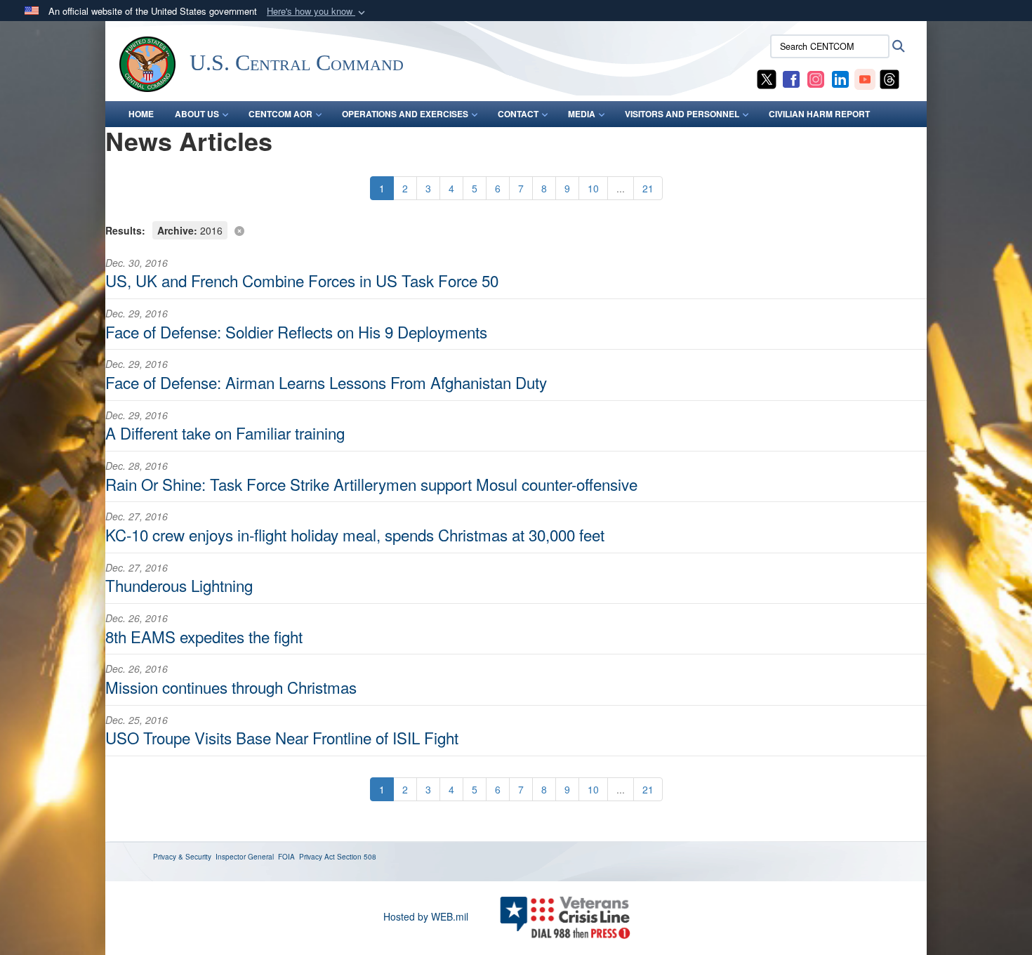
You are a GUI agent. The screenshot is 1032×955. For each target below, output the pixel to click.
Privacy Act (317, 857)
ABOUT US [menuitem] (197, 113)
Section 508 (356, 857)
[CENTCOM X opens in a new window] (766, 78)
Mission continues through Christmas (231, 687)
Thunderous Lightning (179, 585)
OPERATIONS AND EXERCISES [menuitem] (405, 113)
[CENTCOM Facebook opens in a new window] (791, 78)
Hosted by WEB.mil (425, 916)
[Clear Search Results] (516, 229)
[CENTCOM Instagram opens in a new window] (816, 78)
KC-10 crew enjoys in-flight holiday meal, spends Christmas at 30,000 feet (354, 534)
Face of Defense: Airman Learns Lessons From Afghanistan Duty (326, 382)
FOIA (286, 857)
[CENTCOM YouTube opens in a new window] (865, 78)
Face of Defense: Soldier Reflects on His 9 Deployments (296, 331)
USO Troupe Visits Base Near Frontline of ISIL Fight (281, 737)
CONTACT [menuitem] (518, 113)
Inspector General (245, 857)
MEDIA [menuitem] (581, 113)
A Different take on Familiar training (225, 432)
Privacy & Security (182, 857)
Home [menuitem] (141, 113)
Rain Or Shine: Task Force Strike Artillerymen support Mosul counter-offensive (371, 484)
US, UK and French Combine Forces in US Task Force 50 (301, 280)
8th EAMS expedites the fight (204, 636)
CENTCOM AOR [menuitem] (280, 113)
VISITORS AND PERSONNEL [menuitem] (682, 113)
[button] (317, 11)
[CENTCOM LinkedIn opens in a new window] (840, 78)
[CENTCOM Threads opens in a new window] (889, 78)
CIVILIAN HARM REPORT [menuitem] (819, 113)
